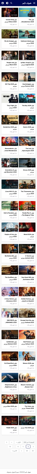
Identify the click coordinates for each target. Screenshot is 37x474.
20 (33, 451)
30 (27, 451)
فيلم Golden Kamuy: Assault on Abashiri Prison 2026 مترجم (27, 301)
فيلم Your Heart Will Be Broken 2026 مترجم (27, 279)
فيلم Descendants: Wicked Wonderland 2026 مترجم (10, 151)
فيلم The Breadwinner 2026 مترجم (28, 22)
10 (10, 446)
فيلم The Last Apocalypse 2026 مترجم (28, 151)
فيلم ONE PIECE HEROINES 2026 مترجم (11, 322)
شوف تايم (26, 3)
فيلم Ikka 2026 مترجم (10, 406)
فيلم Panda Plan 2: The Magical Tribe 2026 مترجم (28, 215)
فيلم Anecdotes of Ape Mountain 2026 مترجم (10, 172)
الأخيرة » (14, 451)
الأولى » (18, 442)
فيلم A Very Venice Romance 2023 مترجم (11, 301)
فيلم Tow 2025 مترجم (27, 427)
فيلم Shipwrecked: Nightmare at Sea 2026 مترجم (11, 387)
